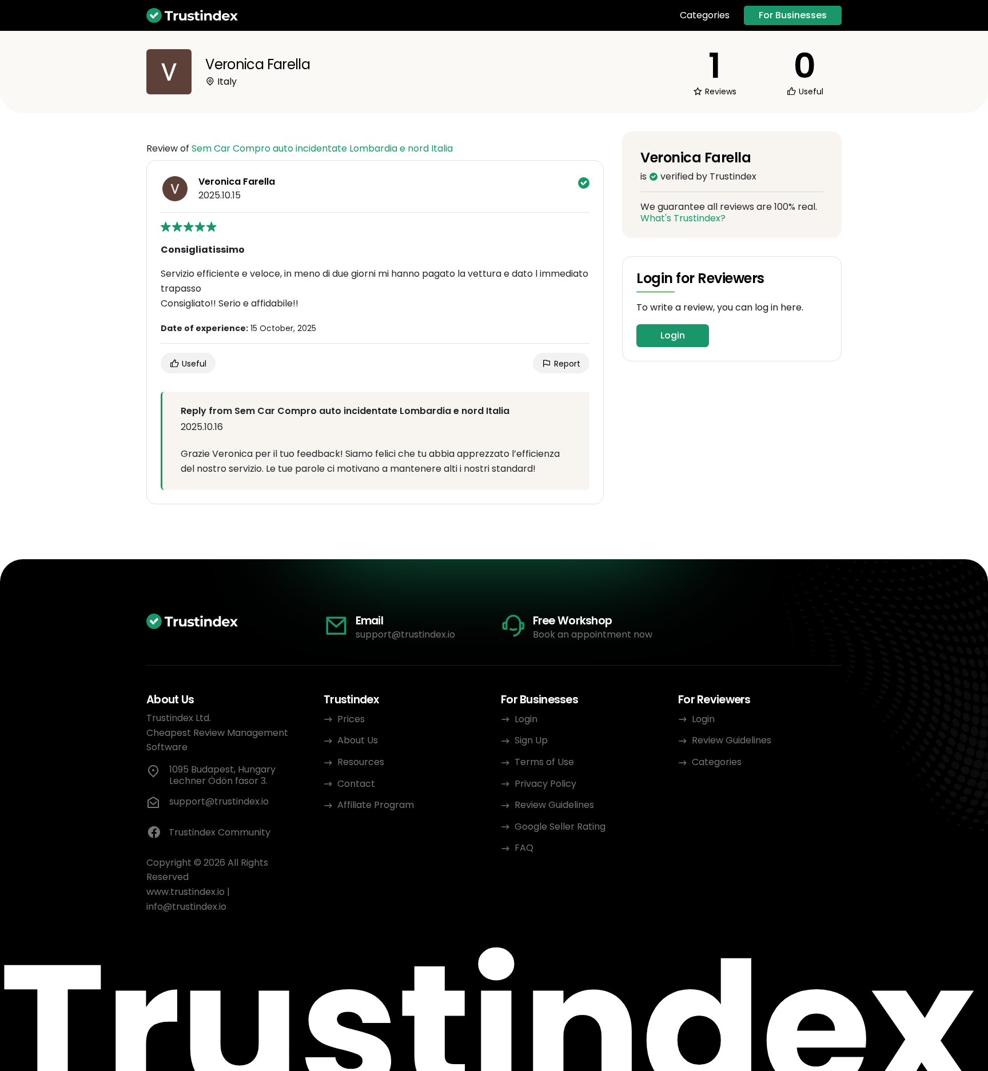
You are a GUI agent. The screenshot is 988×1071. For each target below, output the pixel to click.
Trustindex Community (219, 832)
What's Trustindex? (683, 218)
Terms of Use (544, 762)
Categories (705, 15)
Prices (351, 719)
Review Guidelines (554, 804)
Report (566, 363)
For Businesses (793, 15)
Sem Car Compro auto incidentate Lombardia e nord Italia (322, 148)
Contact (356, 783)
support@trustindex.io (405, 634)
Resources (360, 762)
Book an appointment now (592, 634)
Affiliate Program (375, 804)
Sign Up (531, 740)
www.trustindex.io (185, 891)
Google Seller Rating (560, 826)
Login (672, 335)
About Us (357, 740)
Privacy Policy (545, 783)
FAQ (524, 847)
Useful (193, 363)
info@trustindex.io (186, 906)
